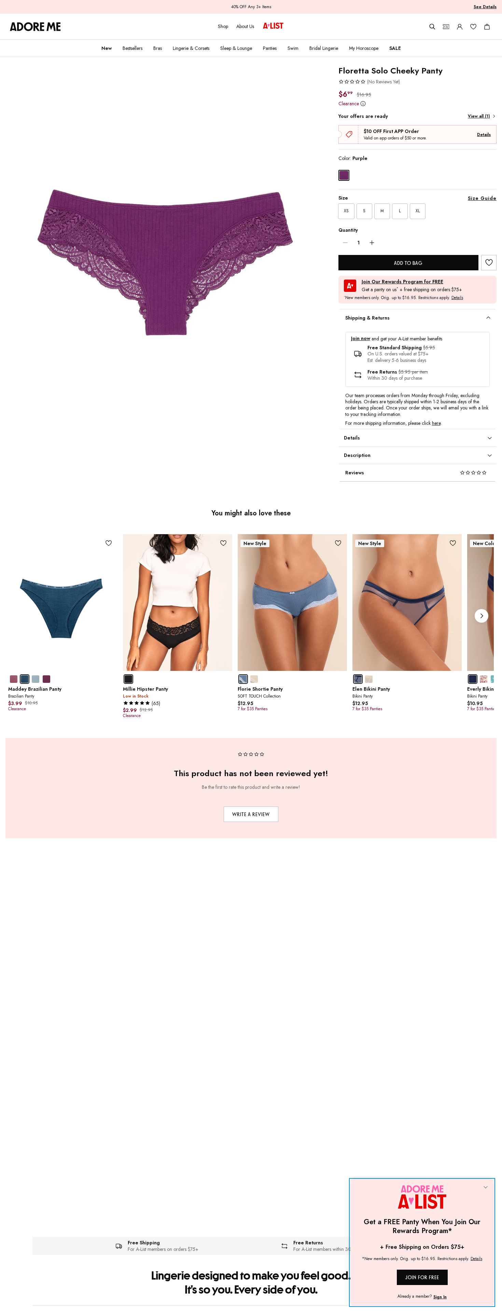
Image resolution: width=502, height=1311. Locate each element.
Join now (360, 338)
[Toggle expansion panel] (488, 318)
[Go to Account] (459, 26)
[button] (369, 82)
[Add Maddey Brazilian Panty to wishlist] (109, 543)
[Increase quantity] (372, 242)
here (436, 423)
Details (484, 135)
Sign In (440, 1297)
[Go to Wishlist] (473, 26)
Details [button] (457, 298)
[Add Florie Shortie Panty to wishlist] (338, 543)
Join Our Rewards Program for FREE (402, 282)
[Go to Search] (432, 26)
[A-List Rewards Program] (273, 26)
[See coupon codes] (446, 26)
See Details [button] (485, 7)
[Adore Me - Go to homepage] (35, 26)
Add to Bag (408, 263)
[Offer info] (363, 103)
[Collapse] (485, 1187)
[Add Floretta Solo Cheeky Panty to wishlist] (489, 262)
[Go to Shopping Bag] (487, 26)
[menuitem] (106, 48)
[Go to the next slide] (481, 616)
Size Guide (482, 198)
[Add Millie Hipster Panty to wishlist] (223, 543)
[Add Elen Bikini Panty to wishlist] (453, 543)
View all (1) (479, 116)
